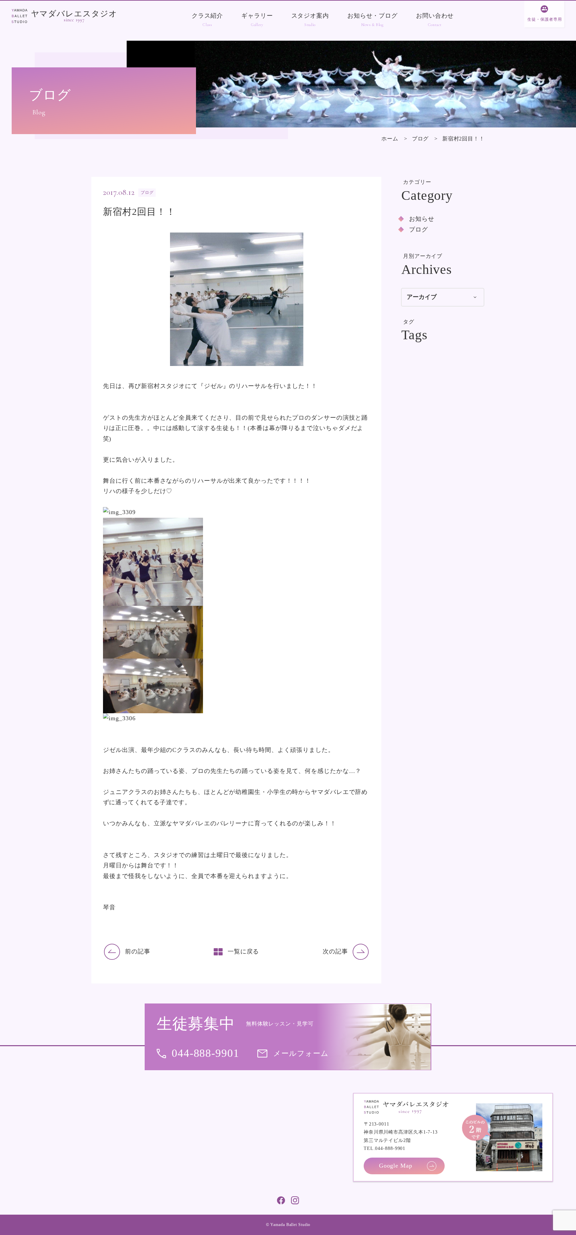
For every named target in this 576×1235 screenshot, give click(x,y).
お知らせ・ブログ (372, 15)
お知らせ (421, 219)
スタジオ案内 (310, 15)
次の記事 (335, 951)
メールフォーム (300, 1053)
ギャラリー (257, 15)
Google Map (395, 1165)
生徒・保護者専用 (544, 19)
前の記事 (137, 951)
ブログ (420, 138)
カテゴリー (417, 182)
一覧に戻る (243, 951)
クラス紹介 (207, 15)
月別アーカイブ (422, 256)
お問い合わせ (435, 15)
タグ (408, 322)
